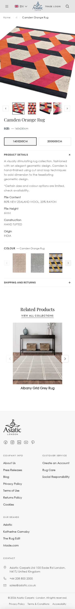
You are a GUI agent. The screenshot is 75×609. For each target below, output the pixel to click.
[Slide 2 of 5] (32, 108)
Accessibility (59, 604)
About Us (9, 463)
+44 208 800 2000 (21, 578)
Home (6, 17)
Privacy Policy (12, 484)
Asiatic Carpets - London (31, 597)
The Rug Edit (11, 538)
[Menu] (8, 6)
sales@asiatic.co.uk (23, 585)
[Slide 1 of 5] (18, 108)
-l (16, 17)
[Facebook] (5, 442)
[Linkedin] (19, 442)
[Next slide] (67, 108)
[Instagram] (12, 442)
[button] (21, 6)
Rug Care (48, 470)
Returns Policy (12, 497)
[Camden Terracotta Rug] (19, 263)
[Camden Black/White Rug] (37, 263)
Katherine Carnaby (16, 531)
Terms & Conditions (38, 604)
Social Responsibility (56, 477)
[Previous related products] (10, 358)
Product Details (16, 154)
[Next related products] (65, 358)
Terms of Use (11, 490)
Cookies (8, 504)
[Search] (67, 6)
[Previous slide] (6, 108)
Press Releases (12, 470)
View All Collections (37, 315)
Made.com (11, 545)
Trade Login (53, 6)
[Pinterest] (33, 442)
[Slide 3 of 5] (46, 108)
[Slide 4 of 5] (59, 108)
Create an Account (55, 463)
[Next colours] (68, 263)
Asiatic (7, 524)
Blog (6, 477)
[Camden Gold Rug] (55, 263)
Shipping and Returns (20, 282)
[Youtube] (26, 442)
